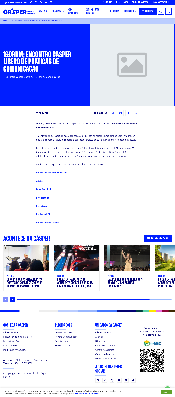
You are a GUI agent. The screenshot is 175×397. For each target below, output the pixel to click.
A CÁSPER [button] (43, 11)
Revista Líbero (62, 341)
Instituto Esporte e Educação (51, 172)
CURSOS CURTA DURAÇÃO (92, 11)
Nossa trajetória (11, 341)
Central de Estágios (105, 345)
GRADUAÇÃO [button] (57, 11)
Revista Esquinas (63, 332)
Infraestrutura (10, 332)
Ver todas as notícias (157, 238)
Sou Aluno (107, 2)
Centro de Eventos (104, 354)
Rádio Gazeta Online (161, 2)
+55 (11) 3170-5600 (22, 363)
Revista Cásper (62, 345)
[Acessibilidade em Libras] (161, 11)
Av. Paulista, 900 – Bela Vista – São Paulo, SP (25, 360)
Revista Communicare (66, 336)
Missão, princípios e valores (17, 336)
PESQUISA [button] (114, 11)
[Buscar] (168, 11)
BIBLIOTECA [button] (129, 11)
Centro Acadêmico (104, 349)
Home (6, 20)
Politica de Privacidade (15, 349)
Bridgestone (42, 197)
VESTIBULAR (147, 11)
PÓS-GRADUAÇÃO (73, 11)
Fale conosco (10, 345)
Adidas (39, 180)
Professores (122, 2)
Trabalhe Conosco (140, 2)
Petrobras (41, 206)
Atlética (99, 336)
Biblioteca (100, 341)
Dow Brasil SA (43, 189)
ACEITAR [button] (166, 392)
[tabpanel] (87, 273)
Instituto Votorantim (47, 222)
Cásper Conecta (103, 332)
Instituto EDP (43, 214)
